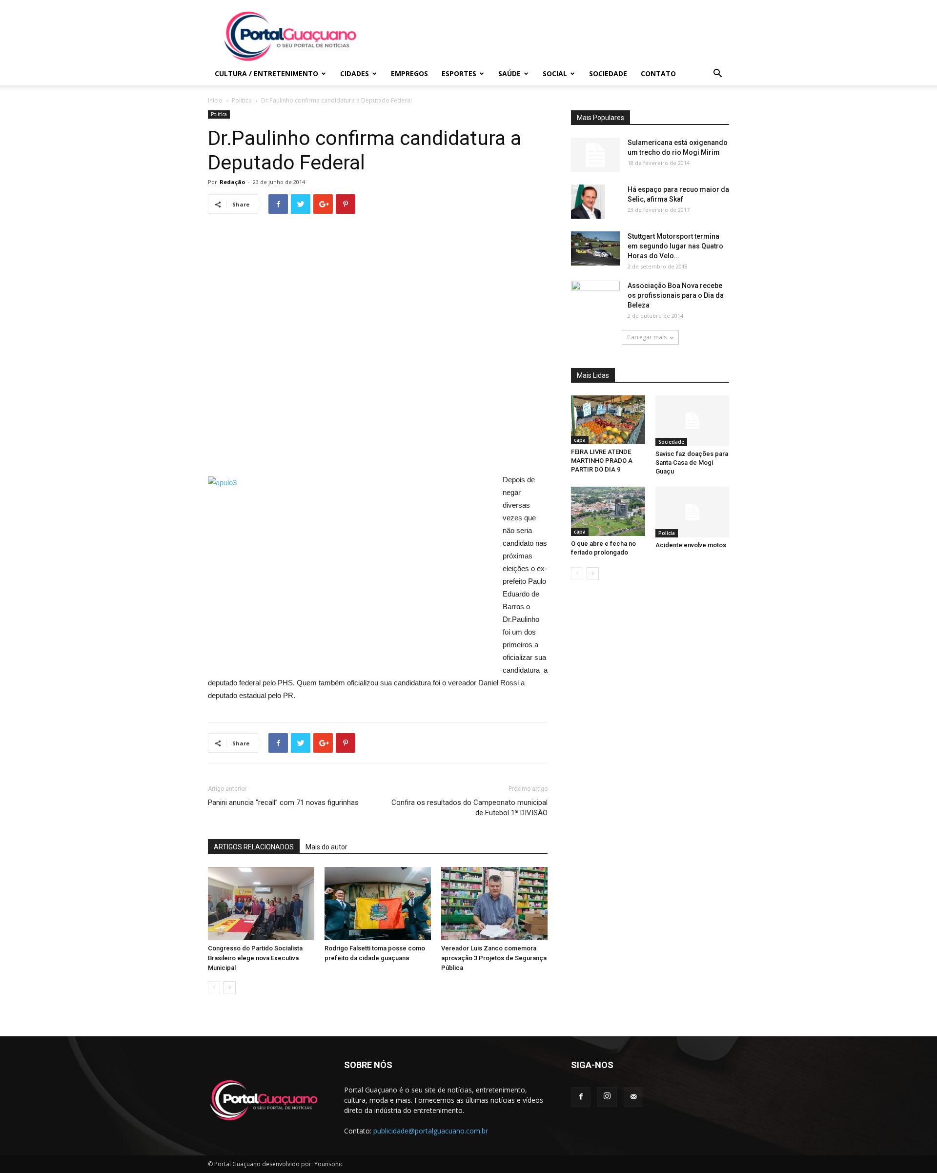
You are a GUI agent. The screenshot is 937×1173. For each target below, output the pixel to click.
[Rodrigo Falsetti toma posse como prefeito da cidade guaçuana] (378, 903)
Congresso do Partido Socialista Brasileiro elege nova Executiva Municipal (255, 958)
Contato (658, 73)
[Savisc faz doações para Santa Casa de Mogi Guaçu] (692, 420)
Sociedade (608, 73)
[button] (717, 74)
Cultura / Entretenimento (266, 73)
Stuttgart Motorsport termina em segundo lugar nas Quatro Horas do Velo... (675, 246)
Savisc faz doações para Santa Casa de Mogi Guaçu (691, 462)
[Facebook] (581, 1097)
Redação (232, 181)
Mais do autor (326, 847)
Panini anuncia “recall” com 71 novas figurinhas (283, 802)
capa (580, 439)
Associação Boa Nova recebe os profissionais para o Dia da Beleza (676, 295)
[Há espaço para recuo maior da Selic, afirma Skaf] (588, 202)
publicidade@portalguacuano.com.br (430, 1130)
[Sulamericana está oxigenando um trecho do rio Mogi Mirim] (595, 155)
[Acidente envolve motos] (692, 512)
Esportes (459, 73)
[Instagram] (607, 1097)
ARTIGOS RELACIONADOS (254, 847)
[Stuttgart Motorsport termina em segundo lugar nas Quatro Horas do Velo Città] (595, 248)
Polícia (666, 533)
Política (242, 100)
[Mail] (633, 1097)
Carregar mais (647, 337)
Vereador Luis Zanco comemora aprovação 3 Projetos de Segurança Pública (494, 958)
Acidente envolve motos (690, 545)
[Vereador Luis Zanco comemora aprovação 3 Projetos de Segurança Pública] (494, 903)
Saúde (509, 73)
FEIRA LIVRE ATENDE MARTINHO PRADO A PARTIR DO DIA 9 (601, 460)
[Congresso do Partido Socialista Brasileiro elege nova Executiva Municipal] (261, 903)
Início (215, 100)
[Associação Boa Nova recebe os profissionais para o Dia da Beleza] (595, 297)
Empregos (409, 73)
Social (555, 73)
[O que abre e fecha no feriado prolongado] (608, 511)
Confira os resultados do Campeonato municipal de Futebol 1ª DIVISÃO (469, 807)
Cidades (354, 73)
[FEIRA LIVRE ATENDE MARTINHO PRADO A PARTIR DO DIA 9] (608, 419)
